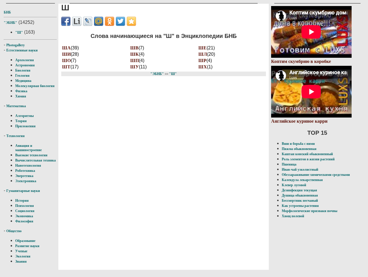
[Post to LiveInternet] (76, 21)
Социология (24, 211)
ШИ (66, 54)
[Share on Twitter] (120, 21)
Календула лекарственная (302, 180)
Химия (20, 96)
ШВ (134, 47)
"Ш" (19, 32)
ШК (134, 54)
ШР (202, 60)
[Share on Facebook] (65, 21)
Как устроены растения (300, 206)
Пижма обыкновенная (299, 149)
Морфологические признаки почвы (309, 211)
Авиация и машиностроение (28, 148)
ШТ (66, 66)
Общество (14, 231)
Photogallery (15, 45)
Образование (25, 241)
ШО (66, 60)
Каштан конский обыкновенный (307, 154)
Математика (16, 106)
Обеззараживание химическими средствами (316, 175)
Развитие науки (27, 246)
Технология (15, 136)
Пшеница (289, 164)
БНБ (7, 12)
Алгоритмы (24, 116)
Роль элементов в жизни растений (308, 159)
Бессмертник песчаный (300, 201)
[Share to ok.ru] (109, 21)
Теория (21, 121)
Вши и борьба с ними (298, 144)
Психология (24, 206)
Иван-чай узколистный (300, 170)
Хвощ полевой (293, 216)
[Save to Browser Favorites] (131, 21)
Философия (24, 221)
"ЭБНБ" (10, 23)
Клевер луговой (294, 185)
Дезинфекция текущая (299, 190)
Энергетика (24, 176)
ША (66, 47)
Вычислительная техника (35, 160)
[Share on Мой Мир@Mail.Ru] (98, 21)
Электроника (25, 181)
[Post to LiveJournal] (87, 21)
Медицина (23, 81)
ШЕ (202, 47)
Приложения (25, 126)
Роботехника (25, 171)
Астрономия (25, 65)
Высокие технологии (31, 155)
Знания (21, 261)
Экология (22, 256)
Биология (22, 70)
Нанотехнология (28, 165)
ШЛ (202, 54)
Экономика (24, 216)
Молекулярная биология (35, 86)
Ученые (21, 251)
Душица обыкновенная (300, 195)
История (22, 201)
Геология (22, 76)
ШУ (134, 66)
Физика (21, 91)
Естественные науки (22, 50)
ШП (134, 60)
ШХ (202, 66)
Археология (24, 60)
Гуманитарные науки (23, 191)
